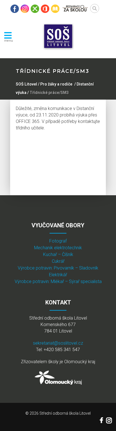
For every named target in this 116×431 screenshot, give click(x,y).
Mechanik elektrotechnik (58, 247)
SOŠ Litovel (26, 84)
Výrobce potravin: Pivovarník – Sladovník (58, 268)
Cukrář (58, 261)
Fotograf (58, 241)
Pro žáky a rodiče (56, 84)
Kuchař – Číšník (58, 254)
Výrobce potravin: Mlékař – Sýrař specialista (58, 281)
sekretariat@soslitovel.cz (58, 343)
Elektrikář (58, 274)
